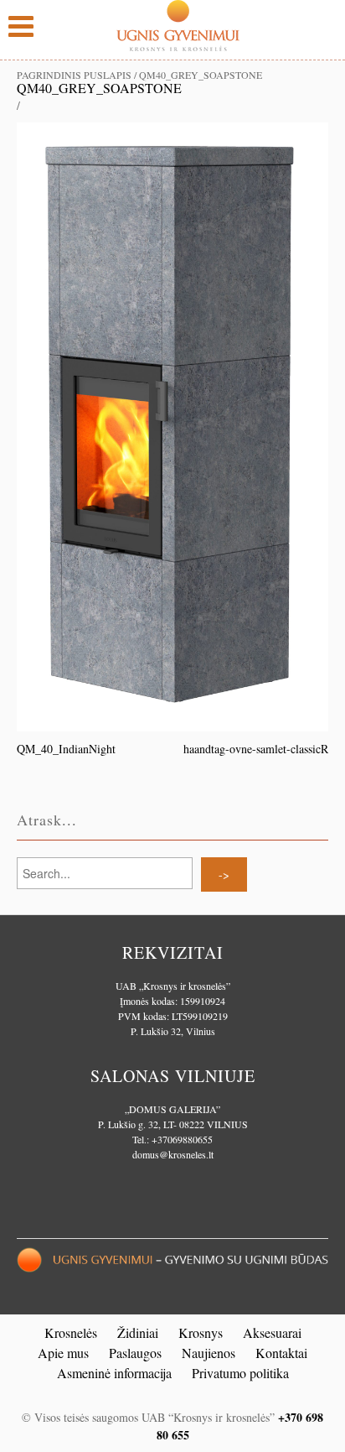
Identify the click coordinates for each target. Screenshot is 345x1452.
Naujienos (208, 1352)
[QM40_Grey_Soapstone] (172, 425)
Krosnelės (70, 1332)
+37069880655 (182, 1139)
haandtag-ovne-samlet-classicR (255, 749)
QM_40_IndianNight (66, 749)
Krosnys (200, 1332)
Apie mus (63, 1352)
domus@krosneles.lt (173, 1154)
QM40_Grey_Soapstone (99, 87)
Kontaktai (281, 1352)
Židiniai (137, 1332)
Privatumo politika (240, 1373)
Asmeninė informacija (114, 1373)
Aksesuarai (272, 1332)
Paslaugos (135, 1352)
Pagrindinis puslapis (74, 74)
